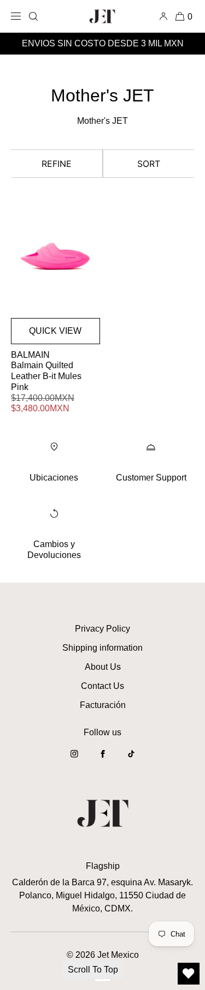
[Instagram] (74, 759)
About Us (103, 666)
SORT (148, 163)
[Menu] (18, 16)
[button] (33, 16)
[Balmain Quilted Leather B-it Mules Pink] (55, 256)
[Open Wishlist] (189, 974)
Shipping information (102, 647)
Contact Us (102, 686)
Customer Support (151, 477)
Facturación (103, 705)
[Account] (165, 16)
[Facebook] (103, 759)
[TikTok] (131, 759)
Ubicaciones (54, 477)
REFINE (57, 163)
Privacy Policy (102, 628)
